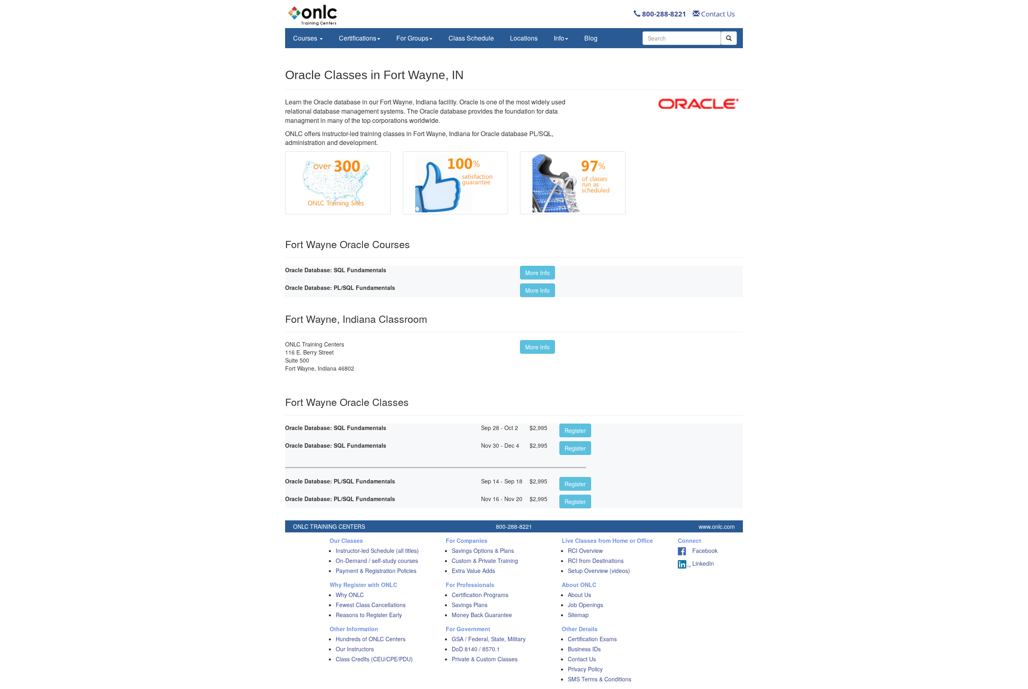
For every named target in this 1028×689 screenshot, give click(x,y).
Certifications (357, 38)
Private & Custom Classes (485, 659)
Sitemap (578, 615)
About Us (579, 595)
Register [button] (575, 430)
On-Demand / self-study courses (377, 560)
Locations (524, 38)
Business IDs (584, 649)
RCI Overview (585, 550)
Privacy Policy (585, 669)
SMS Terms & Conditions (599, 679)
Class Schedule (471, 38)
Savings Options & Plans (483, 550)
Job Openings (585, 605)
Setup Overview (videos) (599, 571)
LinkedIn (702, 563)
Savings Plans (469, 605)
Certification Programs (480, 595)
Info (559, 38)
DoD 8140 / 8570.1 (476, 649)
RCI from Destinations (596, 560)
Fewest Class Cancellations (371, 605)
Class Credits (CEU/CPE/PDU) (374, 659)
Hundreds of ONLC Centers (371, 639)
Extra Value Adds (473, 571)
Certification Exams (592, 639)
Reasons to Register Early (369, 615)
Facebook (702, 550)
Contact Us (717, 13)
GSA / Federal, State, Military (489, 639)
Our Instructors (355, 649)
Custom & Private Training (485, 560)
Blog (591, 38)
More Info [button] (537, 273)
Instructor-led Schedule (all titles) (377, 550)
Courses (306, 38)
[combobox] (681, 38)
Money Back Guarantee (482, 615)
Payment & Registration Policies (376, 571)
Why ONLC (350, 595)
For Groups (412, 38)
